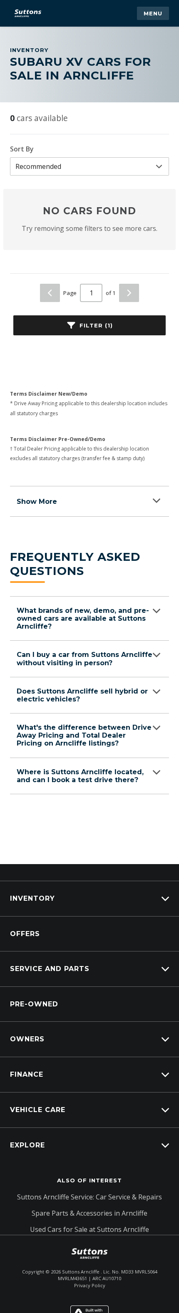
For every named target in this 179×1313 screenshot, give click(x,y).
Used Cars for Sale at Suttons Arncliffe (89, 1229)
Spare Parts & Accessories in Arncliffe (89, 1213)
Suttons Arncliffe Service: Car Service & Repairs (89, 1197)
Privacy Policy (89, 1285)
